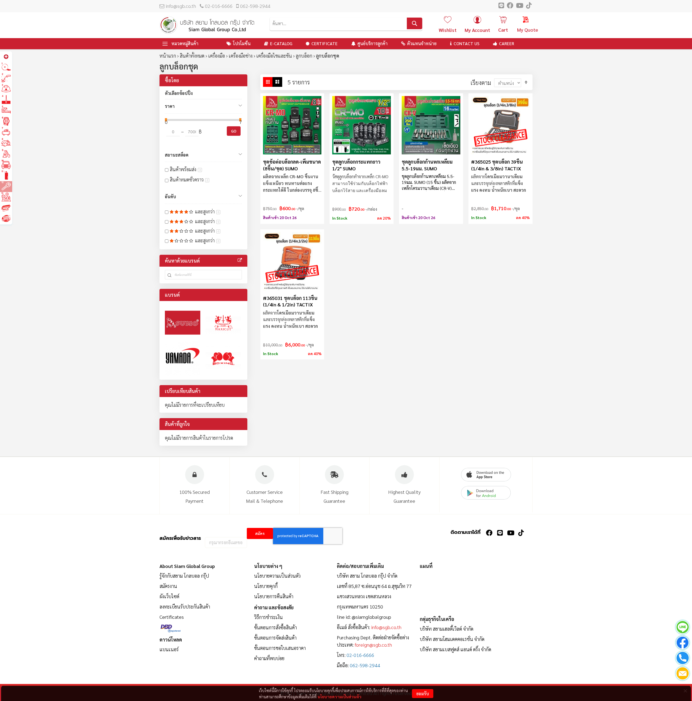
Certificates (171, 617)
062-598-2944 (255, 6)
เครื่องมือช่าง (240, 55)
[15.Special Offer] (6, 219)
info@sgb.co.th (181, 6)
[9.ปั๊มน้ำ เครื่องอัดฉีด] (6, 154)
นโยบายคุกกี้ (266, 586)
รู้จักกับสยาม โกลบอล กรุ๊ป (184, 576)
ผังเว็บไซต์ (169, 596)
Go (233, 130)
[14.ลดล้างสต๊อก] (6, 208)
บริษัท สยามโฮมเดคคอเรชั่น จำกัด (452, 639)
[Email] (682, 674)
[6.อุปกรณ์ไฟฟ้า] (6, 121)
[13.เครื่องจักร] (6, 197)
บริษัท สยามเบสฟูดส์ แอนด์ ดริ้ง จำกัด (455, 649)
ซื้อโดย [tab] (172, 80)
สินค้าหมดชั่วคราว (189, 179)
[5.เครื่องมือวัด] (6, 110)
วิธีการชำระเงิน (268, 617)
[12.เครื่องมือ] (6, 186)
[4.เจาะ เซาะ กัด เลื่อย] (6, 100)
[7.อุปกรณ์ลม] (6, 132)
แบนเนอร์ (169, 649)
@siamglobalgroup (371, 617)
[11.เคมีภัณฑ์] (6, 175)
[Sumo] (182, 322)
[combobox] (346, 23)
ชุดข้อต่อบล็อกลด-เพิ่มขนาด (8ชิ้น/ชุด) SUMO (292, 164)
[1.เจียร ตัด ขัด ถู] (6, 67)
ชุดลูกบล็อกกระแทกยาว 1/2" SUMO (356, 164)
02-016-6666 (218, 6)
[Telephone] (682, 659)
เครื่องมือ (216, 55)
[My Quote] (520, 20)
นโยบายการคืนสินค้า (273, 596)
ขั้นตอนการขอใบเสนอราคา (280, 648)
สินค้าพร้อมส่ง (185, 169)
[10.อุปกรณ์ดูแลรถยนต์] (6, 164)
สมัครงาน (168, 586)
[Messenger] (682, 643)
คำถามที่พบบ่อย (269, 658)
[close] (685, 691)
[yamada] (182, 358)
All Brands (240, 260)
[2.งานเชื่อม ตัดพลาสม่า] (6, 78)
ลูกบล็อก (304, 55)
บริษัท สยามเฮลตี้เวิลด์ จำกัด (446, 629)
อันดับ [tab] (170, 196)
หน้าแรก (167, 55)
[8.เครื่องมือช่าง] (6, 143)
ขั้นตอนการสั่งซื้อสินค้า (275, 627)
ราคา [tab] (170, 106)
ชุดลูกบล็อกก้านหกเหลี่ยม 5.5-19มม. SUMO (427, 164)
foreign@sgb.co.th (373, 645)
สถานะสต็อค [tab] (176, 155)
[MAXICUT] (223, 322)
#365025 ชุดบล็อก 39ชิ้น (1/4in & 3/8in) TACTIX (497, 164)
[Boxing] (223, 358)
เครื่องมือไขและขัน (274, 55)
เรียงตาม (481, 82)
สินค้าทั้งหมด (192, 55)
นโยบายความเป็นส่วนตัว (339, 696)
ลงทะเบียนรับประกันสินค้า (184, 606)
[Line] (682, 628)
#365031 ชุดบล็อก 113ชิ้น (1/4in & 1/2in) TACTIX (290, 301)
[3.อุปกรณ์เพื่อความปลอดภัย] (6, 89)
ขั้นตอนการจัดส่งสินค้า (275, 637)
